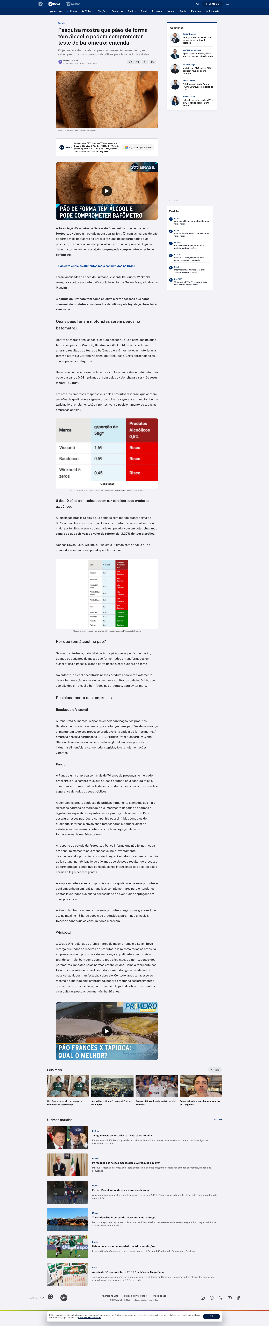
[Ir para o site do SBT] (63, 1297)
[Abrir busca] (197, 4)
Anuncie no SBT (110, 1295)
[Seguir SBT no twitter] (220, 1298)
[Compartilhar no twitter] (145, 62)
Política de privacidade (135, 1295)
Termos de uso (158, 1295)
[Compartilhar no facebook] (137, 62)
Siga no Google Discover (140, 147)
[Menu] (228, 4)
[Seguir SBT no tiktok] (238, 1298)
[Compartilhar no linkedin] (152, 62)
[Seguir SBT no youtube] (229, 1298)
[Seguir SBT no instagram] (202, 1298)
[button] (68, 1094)
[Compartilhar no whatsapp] (130, 62)
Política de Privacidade (89, 1317)
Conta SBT (214, 3)
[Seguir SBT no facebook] (211, 1298)
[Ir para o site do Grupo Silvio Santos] (42, 1297)
